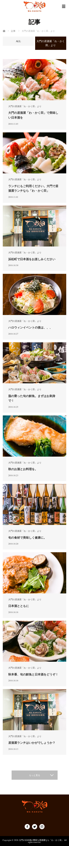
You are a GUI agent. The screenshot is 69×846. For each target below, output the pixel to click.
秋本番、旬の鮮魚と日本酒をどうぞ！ (33, 674)
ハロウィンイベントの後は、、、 (30, 327)
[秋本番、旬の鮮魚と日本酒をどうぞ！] (34, 641)
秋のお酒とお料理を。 (23, 469)
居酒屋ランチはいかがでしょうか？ (31, 742)
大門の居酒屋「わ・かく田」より (24, 106)
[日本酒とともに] (34, 572)
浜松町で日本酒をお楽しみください (31, 259)
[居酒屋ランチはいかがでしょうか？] (34, 709)
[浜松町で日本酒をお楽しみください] (34, 226)
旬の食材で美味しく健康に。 (27, 537)
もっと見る (34, 775)
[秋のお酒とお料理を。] (34, 436)
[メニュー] (63, 6)
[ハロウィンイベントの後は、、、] (34, 294)
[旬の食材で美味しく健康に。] (34, 504)
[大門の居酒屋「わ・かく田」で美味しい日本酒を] (34, 79)
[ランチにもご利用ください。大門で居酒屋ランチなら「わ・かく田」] (34, 153)
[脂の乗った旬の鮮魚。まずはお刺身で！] (34, 362)
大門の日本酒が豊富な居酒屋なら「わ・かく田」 (41, 840)
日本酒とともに (18, 606)
